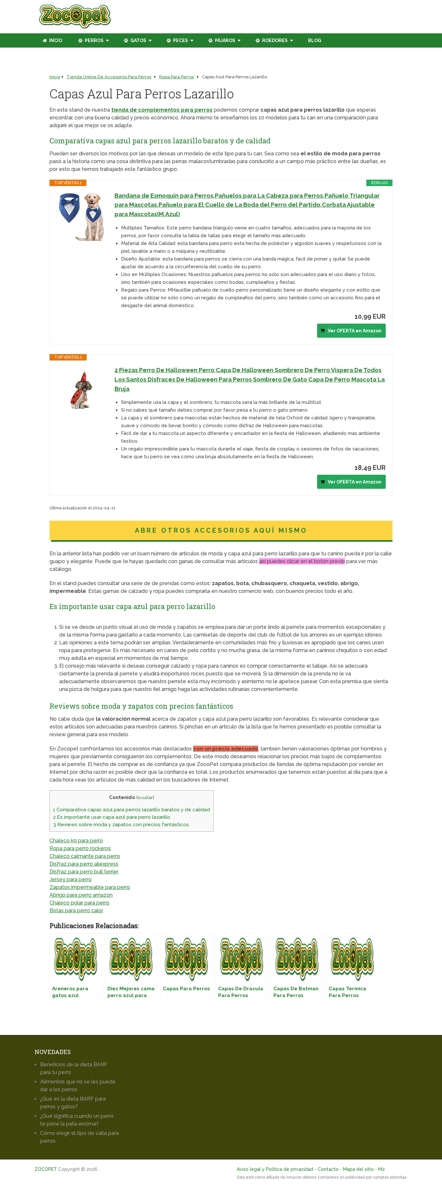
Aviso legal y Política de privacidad (275, 1169)
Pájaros (224, 40)
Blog (314, 40)
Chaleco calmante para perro (85, 856)
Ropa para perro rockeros (80, 848)
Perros (94, 40)
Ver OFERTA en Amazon (354, 330)
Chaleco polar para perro (79, 903)
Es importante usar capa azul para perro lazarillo (111, 817)
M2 (381, 1169)
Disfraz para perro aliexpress (84, 864)
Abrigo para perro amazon (81, 895)
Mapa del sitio (358, 1169)
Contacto (328, 1169)
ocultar (145, 797)
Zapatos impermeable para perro (90, 887)
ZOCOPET (46, 1169)
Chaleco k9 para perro (76, 841)
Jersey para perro (71, 879)
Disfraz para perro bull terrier (84, 872)
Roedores (274, 40)
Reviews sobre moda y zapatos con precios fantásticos (121, 824)
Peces (180, 40)
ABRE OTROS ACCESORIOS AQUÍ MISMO (221, 530)
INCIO (55, 40)
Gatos (137, 40)
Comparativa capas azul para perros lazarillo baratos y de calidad (131, 810)
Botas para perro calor (76, 910)
